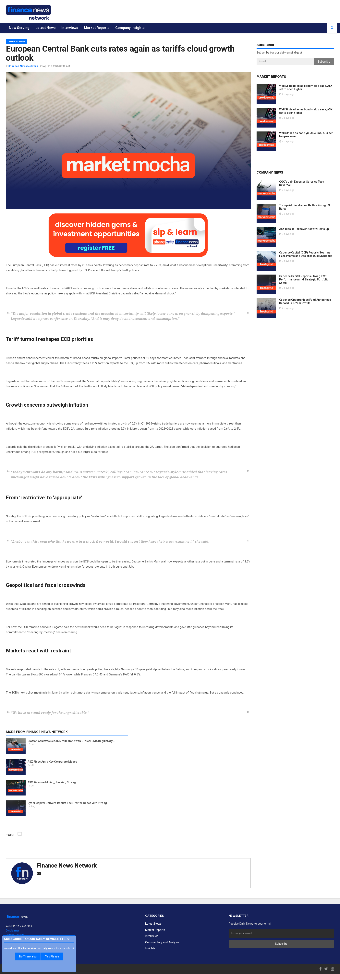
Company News (16, 41)
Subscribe (324, 61)
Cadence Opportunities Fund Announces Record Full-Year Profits (305, 301)
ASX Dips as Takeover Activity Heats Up (304, 228)
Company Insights (129, 28)
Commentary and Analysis (162, 942)
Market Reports (96, 28)
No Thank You (28, 956)
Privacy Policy (15, 935)
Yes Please (52, 956)
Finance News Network (67, 865)
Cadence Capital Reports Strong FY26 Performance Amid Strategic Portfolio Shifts (304, 279)
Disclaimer (12, 930)
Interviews (69, 28)
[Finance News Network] (28, 12)
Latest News (45, 28)
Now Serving (19, 28)
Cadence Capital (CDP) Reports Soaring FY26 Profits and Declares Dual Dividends (305, 254)
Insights (150, 948)
